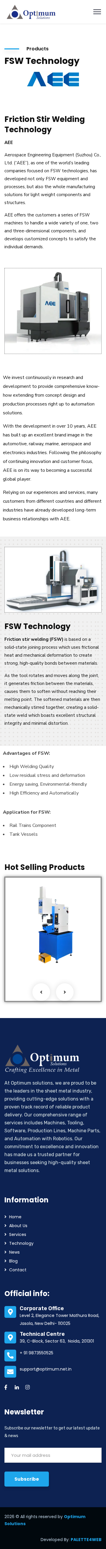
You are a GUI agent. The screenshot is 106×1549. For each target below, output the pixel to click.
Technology (21, 1243)
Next (65, 992)
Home (15, 1217)
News (14, 1252)
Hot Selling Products (34, 951)
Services (42, 959)
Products (22, 959)
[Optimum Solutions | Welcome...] (31, 11)
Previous (41, 992)
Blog (13, 1261)
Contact (17, 1270)
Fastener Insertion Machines (37, 939)
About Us (18, 1226)
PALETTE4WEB (86, 1540)
